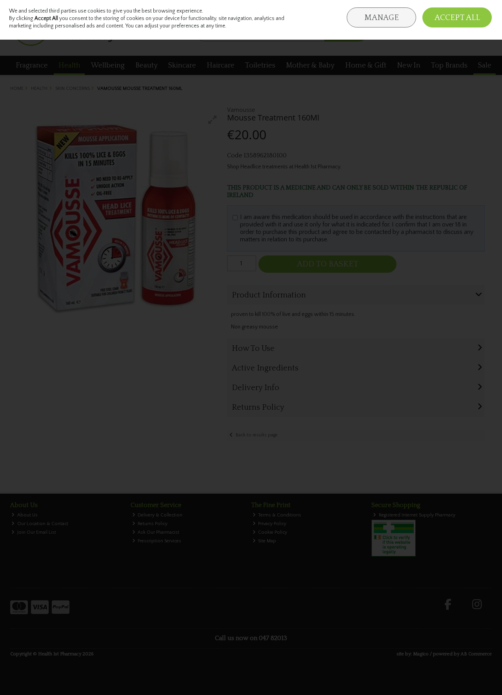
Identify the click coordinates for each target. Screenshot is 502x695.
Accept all (457, 17)
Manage (381, 17)
